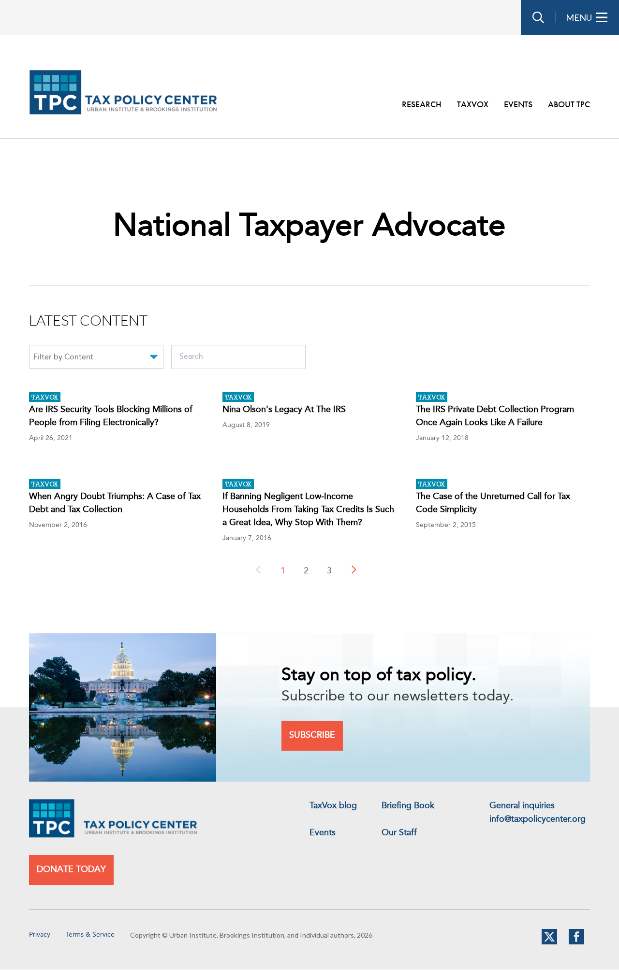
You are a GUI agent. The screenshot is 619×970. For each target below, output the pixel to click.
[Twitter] (549, 942)
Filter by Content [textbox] (63, 357)
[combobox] (96, 358)
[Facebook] (576, 942)
